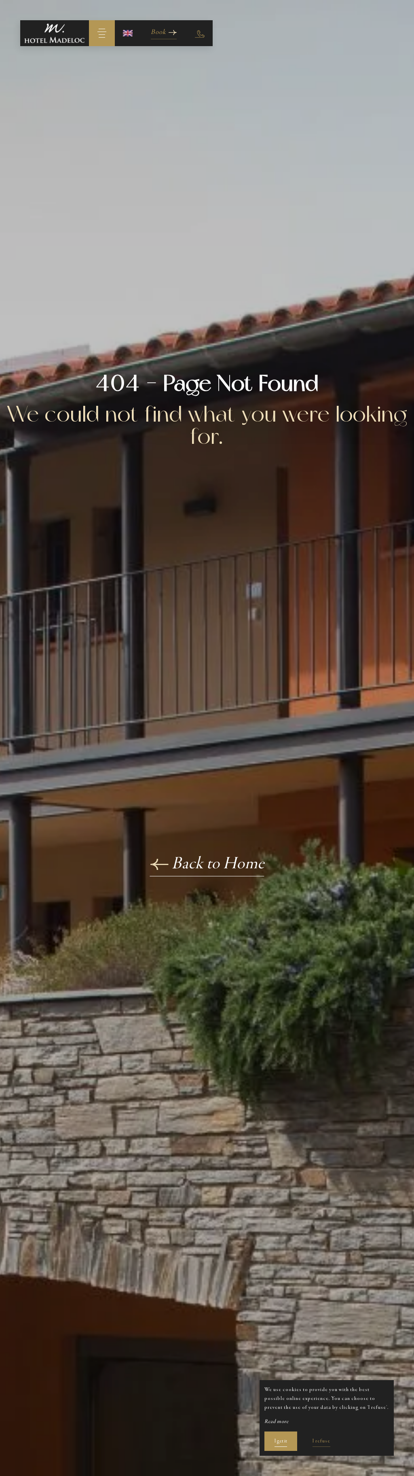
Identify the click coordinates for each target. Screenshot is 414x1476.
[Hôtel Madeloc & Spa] (54, 33)
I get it (281, 1441)
